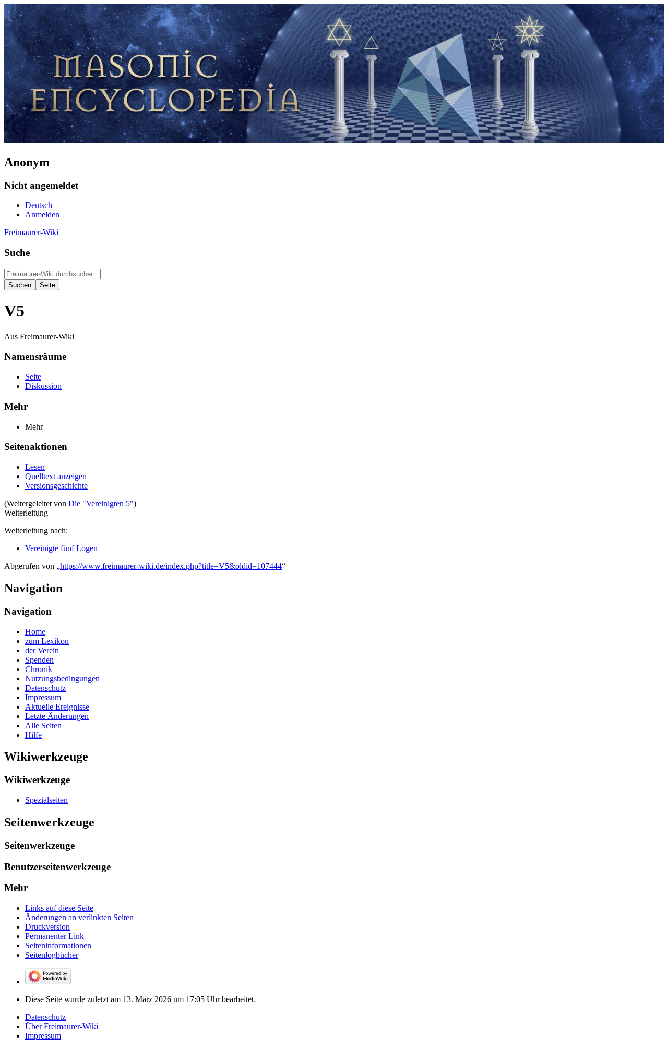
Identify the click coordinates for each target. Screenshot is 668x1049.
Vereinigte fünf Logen (61, 548)
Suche (17, 252)
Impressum (43, 1035)
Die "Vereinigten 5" (101, 503)
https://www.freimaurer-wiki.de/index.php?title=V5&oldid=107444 (171, 566)
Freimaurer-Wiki (31, 232)
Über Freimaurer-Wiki (61, 1026)
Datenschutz (45, 1017)
